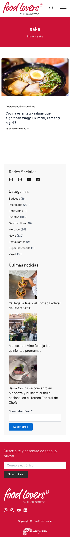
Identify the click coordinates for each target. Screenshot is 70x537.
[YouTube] (29, 179)
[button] (51, 8)
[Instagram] (11, 179)
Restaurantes (17, 242)
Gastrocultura (27, 106)
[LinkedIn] (38, 179)
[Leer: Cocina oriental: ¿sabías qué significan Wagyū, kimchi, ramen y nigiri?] (35, 76)
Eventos (14, 217)
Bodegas (14, 198)
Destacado (12, 106)
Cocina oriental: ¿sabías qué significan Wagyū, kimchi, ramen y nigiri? (33, 118)
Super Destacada (19, 248)
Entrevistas (16, 211)
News (12, 235)
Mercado (14, 229)
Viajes (12, 254)
